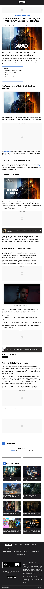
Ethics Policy (26, 551)
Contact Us (34, 544)
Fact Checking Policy (7, 551)
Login (16, 544)
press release (7, 151)
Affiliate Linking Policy (21, 554)
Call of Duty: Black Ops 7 (14, 408)
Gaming (24, 15)
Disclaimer (16, 548)
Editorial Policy (33, 548)
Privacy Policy (8, 548)
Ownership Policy (35, 551)
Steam (5, 357)
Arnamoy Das (9, 25)
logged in (13, 450)
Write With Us (8, 544)
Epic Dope (7, 587)
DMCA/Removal (24, 548)
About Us (27, 544)
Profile (21, 544)
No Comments (31, 25)
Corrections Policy (17, 551)
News (28, 15)
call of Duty (17, 15)
